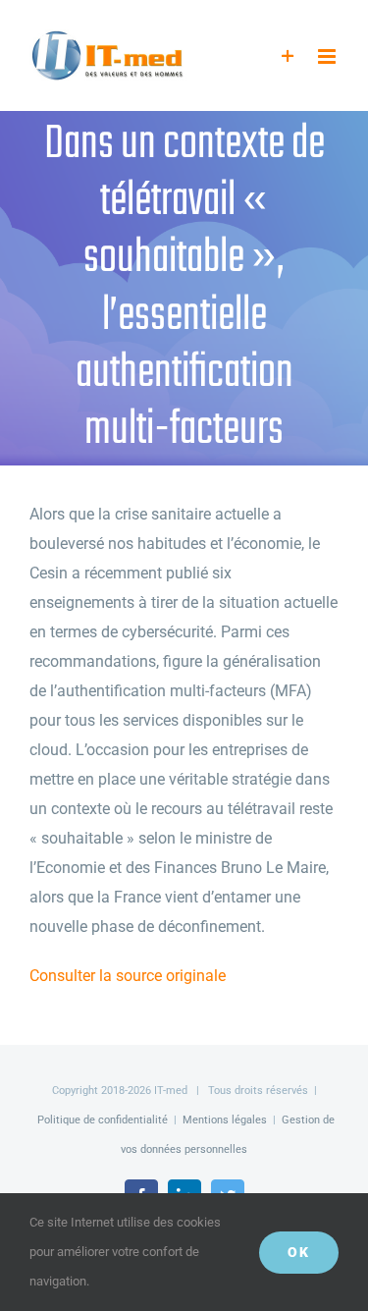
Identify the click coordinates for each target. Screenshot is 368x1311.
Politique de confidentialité (102, 1120)
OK (299, 1252)
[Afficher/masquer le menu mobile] (328, 56)
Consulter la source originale (127, 975)
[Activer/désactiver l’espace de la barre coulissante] (288, 56)
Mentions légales (225, 1120)
